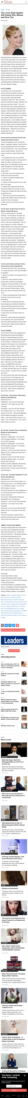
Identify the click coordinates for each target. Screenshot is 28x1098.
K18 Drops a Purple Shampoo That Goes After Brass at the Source (13, 857)
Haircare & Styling (7, 790)
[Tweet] (13, 625)
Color (8, 10)
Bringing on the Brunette (10, 888)
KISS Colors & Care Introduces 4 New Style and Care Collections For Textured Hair (13, 795)
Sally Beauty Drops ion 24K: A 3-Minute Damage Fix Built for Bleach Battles (13, 825)
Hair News (4, 757)
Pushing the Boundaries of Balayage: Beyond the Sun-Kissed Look (14, 1072)
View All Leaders (14, 651)
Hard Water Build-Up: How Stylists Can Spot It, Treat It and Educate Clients (10, 683)
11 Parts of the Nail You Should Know (10, 692)
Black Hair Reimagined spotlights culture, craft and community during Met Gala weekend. (13, 768)
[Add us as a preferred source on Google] (17, 625)
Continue (14, 1090)
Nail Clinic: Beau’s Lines (8, 725)
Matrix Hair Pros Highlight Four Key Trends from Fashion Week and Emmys (13, 608)
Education (3, 679)
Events (2, 671)
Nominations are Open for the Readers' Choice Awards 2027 (10, 718)
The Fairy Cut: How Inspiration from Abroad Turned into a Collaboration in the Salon (13, 920)
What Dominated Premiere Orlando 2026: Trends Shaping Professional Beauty (10, 701)
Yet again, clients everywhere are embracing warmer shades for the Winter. (12, 893)
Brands (2, 662)
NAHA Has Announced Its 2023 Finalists (10, 674)
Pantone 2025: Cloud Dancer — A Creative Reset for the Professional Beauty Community (13, 1039)
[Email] (2, 625)
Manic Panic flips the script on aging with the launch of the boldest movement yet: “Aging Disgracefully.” (14, 980)
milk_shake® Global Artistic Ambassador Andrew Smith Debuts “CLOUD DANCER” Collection (13, 948)
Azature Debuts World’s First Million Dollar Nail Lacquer (9, 710)
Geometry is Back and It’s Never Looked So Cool (12, 1006)
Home (2, 10)
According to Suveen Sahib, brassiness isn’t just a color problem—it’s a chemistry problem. (13, 863)
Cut (3, 915)
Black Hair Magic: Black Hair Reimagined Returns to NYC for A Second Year (12, 762)
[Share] (6, 625)
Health (2, 689)
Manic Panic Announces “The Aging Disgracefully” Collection (13, 975)
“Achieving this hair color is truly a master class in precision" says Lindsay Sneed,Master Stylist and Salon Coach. (13, 1012)
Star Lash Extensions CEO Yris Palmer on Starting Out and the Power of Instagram (10, 665)
